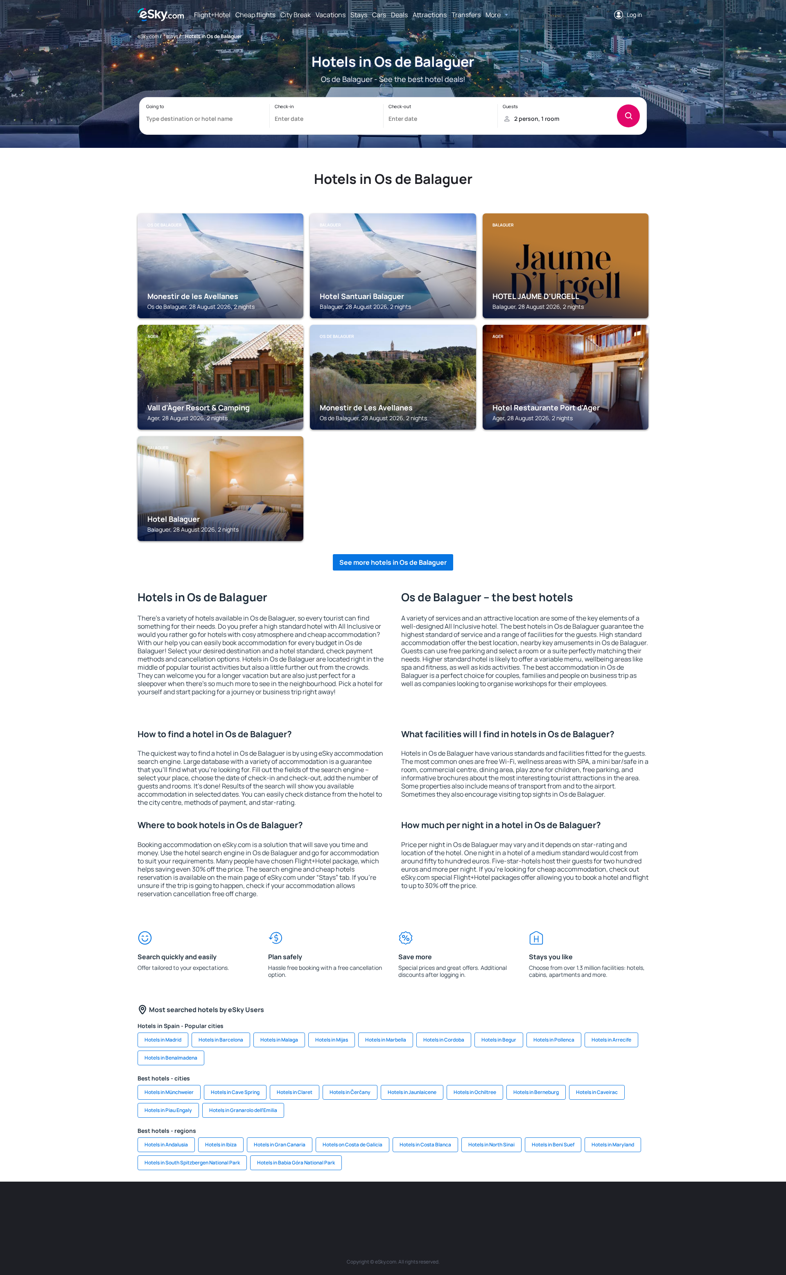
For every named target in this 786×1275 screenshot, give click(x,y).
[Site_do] (454, 1206)
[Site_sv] (503, 1206)
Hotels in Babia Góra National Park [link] (296, 1162)
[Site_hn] (577, 1206)
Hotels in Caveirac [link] (597, 1092)
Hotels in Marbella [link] (385, 1039)
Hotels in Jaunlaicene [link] (412, 1092)
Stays (358, 14)
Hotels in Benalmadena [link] (171, 1057)
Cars (379, 14)
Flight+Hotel (212, 14)
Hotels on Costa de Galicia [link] (352, 1144)
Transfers (466, 14)
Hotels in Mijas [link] (331, 1039)
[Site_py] (602, 1206)
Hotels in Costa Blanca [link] (425, 1144)
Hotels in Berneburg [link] (536, 1092)
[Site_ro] (209, 1206)
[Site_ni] (528, 1206)
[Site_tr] (307, 1206)
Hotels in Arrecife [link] (611, 1039)
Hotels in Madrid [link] (163, 1039)
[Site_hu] (405, 1206)
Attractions (430, 14)
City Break (295, 14)
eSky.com (148, 36)
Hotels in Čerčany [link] (350, 1092)
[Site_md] (356, 1206)
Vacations (331, 14)
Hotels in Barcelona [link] (221, 1039)
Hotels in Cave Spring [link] (235, 1092)
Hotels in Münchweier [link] (169, 1092)
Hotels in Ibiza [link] (221, 1144)
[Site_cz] (331, 1206)
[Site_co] (430, 1206)
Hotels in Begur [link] (498, 1039)
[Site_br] (184, 1206)
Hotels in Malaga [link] (279, 1039)
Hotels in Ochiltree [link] (475, 1092)
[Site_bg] (233, 1206)
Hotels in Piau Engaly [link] (168, 1110)
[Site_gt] (553, 1206)
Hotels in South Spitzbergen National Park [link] (192, 1162)
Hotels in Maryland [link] (613, 1144)
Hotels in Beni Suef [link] (553, 1144)
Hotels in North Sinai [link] (491, 1144)
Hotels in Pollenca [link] (553, 1039)
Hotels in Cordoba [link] (443, 1039)
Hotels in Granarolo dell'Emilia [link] (243, 1110)
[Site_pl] (258, 1206)
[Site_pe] (282, 1206)
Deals (399, 14)
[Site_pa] (479, 1206)
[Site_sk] (381, 1206)
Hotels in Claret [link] (294, 1092)
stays (172, 36)
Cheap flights (255, 14)
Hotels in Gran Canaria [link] (279, 1144)
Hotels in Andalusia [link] (166, 1144)
